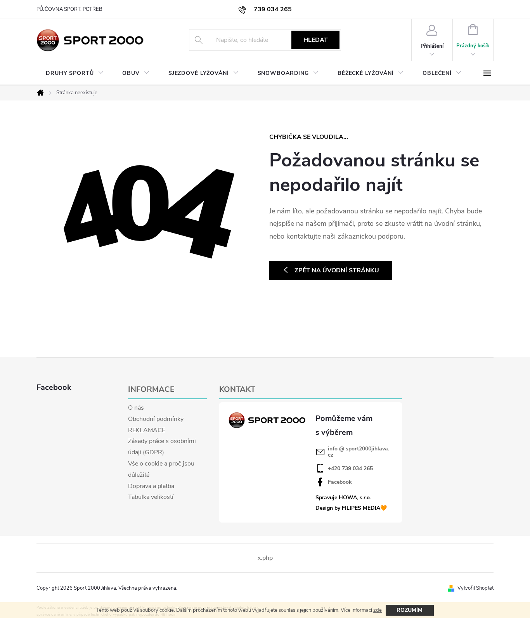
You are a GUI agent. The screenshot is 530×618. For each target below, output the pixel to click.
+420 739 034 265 (350, 469)
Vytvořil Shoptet (475, 588)
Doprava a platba (151, 486)
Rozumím (410, 610)
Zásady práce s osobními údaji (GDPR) (162, 447)
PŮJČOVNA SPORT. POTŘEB (69, 9)
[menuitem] (74, 73)
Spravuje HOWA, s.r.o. (343, 497)
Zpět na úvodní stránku (336, 270)
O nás (136, 407)
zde (377, 610)
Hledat (315, 40)
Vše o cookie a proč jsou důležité (161, 469)
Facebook (340, 482)
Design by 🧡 (351, 508)
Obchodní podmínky (156, 419)
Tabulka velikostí (150, 497)
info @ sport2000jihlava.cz (358, 452)
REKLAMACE (146, 430)
